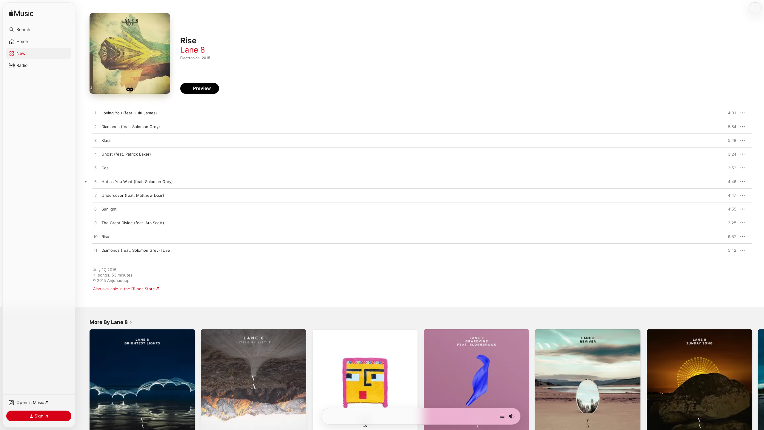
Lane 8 (192, 49)
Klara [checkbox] (105, 140)
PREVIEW (729, 113)
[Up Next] (502, 416)
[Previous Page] (83, 382)
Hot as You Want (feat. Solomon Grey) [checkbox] (137, 181)
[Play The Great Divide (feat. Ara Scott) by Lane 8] (95, 223)
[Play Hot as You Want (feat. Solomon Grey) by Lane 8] (95, 182)
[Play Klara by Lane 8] (95, 140)
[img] (21, 13)
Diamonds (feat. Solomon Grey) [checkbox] (130, 126)
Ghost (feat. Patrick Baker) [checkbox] (126, 154)
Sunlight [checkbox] (109, 209)
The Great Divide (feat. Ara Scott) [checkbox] (132, 222)
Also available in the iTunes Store (124, 288)
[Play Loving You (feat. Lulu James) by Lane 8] (95, 113)
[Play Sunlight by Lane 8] (95, 209)
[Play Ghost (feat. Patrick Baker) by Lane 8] (95, 154)
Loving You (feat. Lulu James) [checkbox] (129, 112)
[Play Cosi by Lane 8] (95, 168)
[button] (39, 29)
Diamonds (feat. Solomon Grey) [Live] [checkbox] (136, 250)
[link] (111, 322)
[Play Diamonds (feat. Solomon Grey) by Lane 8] (95, 127)
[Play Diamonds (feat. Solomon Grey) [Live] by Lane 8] (95, 250)
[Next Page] (758, 382)
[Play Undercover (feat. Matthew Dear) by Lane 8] (95, 195)
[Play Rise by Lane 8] (95, 236)
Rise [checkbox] (105, 236)
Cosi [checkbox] (105, 167)
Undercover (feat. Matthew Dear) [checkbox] (132, 195)
